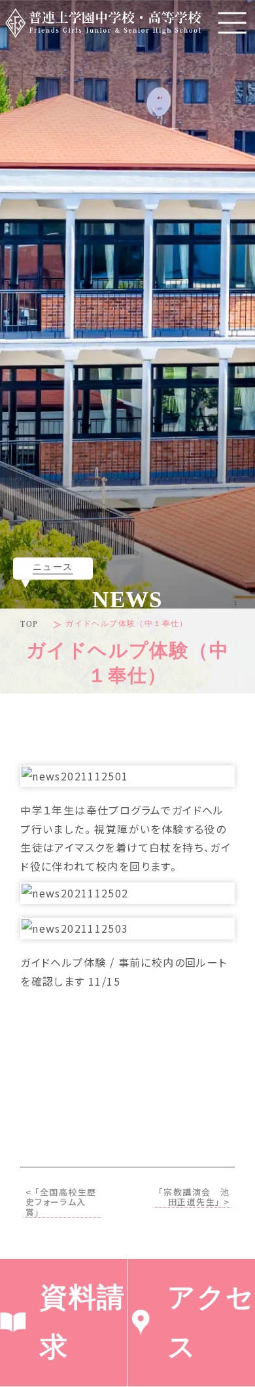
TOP (29, 624)
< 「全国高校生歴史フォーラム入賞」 (61, 1202)
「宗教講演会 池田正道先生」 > (194, 1197)
